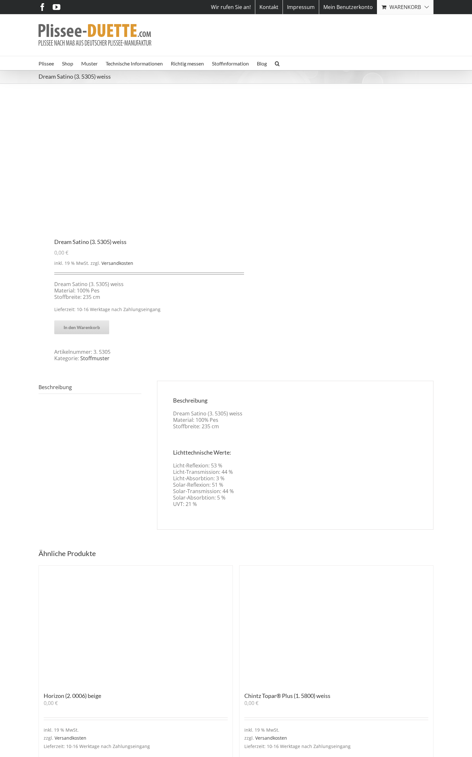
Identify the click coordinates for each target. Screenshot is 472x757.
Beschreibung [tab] (55, 387)
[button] (277, 63)
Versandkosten (117, 263)
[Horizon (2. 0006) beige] (135, 626)
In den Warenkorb (82, 327)
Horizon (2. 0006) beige (72, 695)
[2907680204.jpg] (133, 161)
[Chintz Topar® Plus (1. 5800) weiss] (336, 626)
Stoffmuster (94, 358)
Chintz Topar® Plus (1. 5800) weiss (287, 695)
